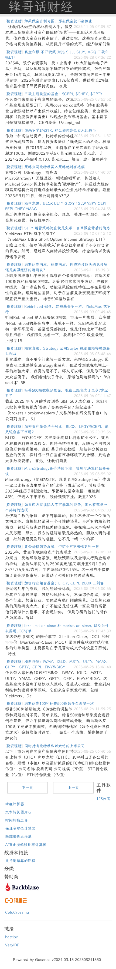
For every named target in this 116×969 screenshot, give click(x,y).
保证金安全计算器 (20, 828)
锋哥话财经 (40, 7)
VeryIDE (12, 945)
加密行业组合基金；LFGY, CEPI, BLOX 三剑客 (64, 583)
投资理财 (14, 21)
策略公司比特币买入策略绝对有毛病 (54, 167)
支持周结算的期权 (20, 860)
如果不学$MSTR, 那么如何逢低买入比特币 (60, 130)
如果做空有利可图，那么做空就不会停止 (58, 21)
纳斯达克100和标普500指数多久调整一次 (59, 703)
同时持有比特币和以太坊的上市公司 (54, 746)
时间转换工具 (16, 820)
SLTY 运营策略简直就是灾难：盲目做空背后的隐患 (67, 228)
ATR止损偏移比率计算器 (25, 844)
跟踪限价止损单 (18, 836)
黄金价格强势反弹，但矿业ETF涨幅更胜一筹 (61, 546)
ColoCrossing (17, 912)
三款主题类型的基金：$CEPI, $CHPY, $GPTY (63, 94)
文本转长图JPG (18, 812)
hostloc (11, 937)
